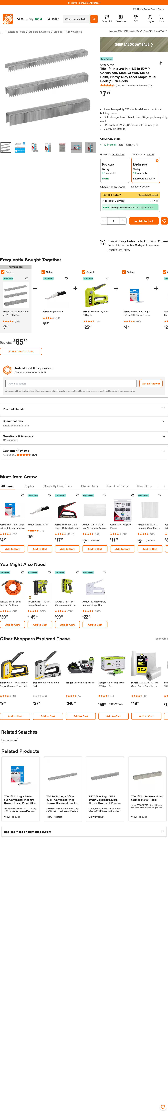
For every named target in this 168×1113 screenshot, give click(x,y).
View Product (12, 816)
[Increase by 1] (122, 221)
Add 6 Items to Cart (21, 351)
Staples (57, 31)
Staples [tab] (29, 486)
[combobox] (76, 19)
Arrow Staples (74, 31)
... (1, 32)
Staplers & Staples (39, 31)
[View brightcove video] (76, 147)
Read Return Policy (118, 249)
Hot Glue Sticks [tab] (117, 486)
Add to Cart (145, 220)
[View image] (5, 147)
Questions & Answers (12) (139, 85)
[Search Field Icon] (94, 19)
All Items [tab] (7, 486)
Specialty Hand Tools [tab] (58, 486)
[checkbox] (43, 272)
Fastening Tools (16, 31)
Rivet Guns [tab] (144, 486)
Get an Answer (151, 383)
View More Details (114, 128)
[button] (84, 409)
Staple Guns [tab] (89, 486)
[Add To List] (164, 221)
